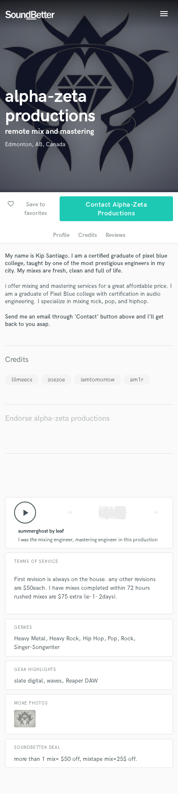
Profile (61, 235)
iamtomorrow (98, 379)
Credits (87, 235)
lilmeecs (22, 379)
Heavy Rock (64, 638)
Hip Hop (93, 638)
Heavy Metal (30, 638)
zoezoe (56, 379)
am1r (136, 379)
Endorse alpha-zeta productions (57, 418)
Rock (127, 638)
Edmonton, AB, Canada (35, 144)
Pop (112, 638)
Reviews (115, 235)
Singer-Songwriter (37, 647)
